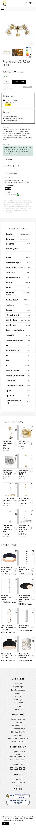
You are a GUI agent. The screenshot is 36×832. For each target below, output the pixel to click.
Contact (18, 779)
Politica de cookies (18, 742)
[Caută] (26, 3)
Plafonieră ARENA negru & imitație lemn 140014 (6, 569)
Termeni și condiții (18, 782)
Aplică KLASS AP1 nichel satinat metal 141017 (8, 472)
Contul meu (18, 722)
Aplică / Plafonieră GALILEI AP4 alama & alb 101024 (7, 628)
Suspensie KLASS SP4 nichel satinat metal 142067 (23, 528)
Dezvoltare (18, 693)
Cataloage (18, 700)
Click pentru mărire (31, 44)
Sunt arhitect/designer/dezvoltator (18, 756)
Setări (13, 823)
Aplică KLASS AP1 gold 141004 (23, 442)
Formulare (18, 735)
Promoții (18, 696)
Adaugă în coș (19, 82)
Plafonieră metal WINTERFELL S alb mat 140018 (23, 656)
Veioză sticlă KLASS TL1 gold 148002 (7, 443)
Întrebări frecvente (18, 719)
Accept (5, 823)
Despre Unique (18, 687)
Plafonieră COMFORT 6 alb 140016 (6, 597)
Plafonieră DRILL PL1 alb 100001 (23, 627)
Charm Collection (25, 234)
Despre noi (18, 683)
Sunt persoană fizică (18, 752)
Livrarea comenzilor (18, 729)
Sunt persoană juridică (18, 760)
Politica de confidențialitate (18, 738)
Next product (33, 9)
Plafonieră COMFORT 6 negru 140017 (24, 569)
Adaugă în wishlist (16, 426)
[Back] (2, 9)
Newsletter (18, 709)
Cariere (18, 706)
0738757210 (27, 87)
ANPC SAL (18, 789)
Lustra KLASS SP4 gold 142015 (8, 500)
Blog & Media (18, 703)
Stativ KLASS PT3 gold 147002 (23, 500)
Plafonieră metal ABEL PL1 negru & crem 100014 (6, 656)
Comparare (8, 159)
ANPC (18, 786)
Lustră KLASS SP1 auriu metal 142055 (23, 472)
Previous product (28, 9)
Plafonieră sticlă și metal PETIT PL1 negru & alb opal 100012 (24, 598)
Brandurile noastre (18, 690)
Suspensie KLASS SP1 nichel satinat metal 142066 (8, 528)
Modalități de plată (18, 732)
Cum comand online (18, 725)
